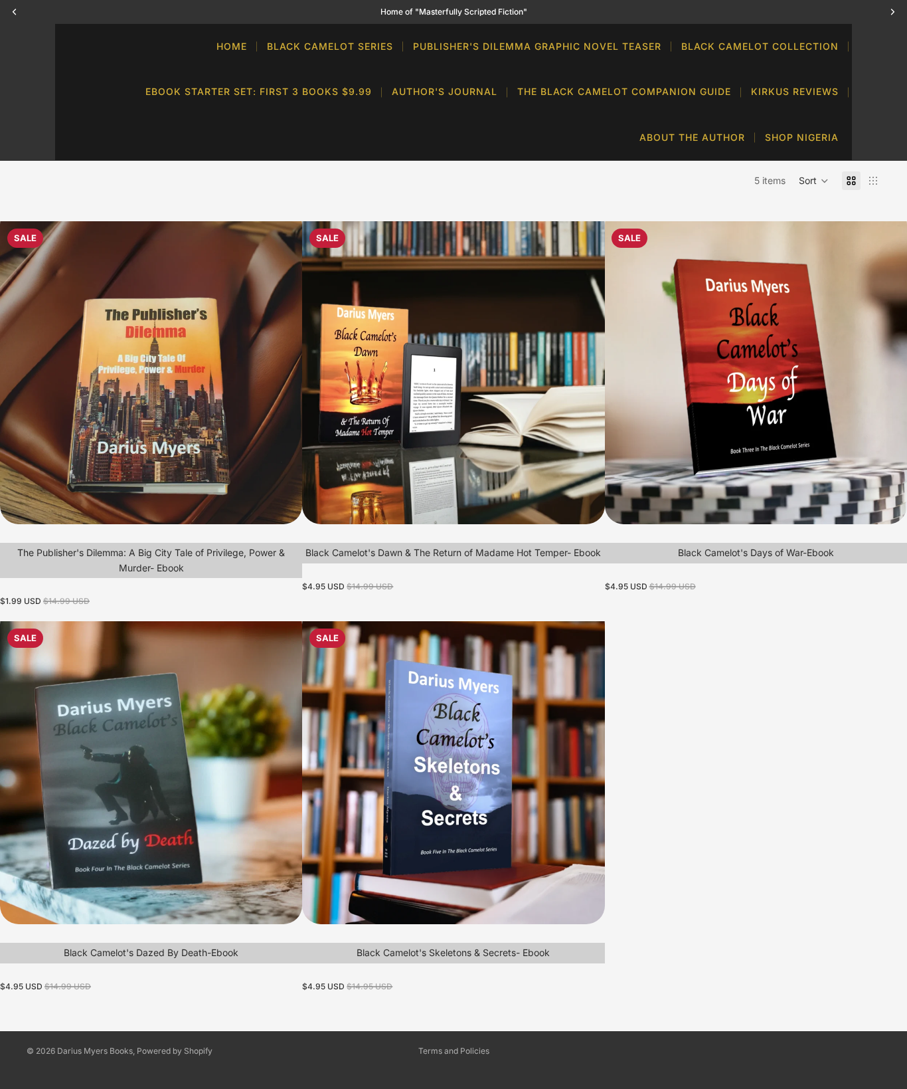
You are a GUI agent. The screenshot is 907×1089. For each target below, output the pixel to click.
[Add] (282, 504)
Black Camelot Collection (760, 46)
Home (231, 46)
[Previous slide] (20, 372)
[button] (814, 180)
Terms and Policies (453, 1051)
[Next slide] (282, 372)
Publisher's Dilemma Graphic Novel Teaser (537, 46)
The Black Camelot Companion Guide (624, 91)
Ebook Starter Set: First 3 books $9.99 (258, 91)
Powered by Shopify (174, 1051)
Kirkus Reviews (795, 91)
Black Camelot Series (330, 46)
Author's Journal (444, 91)
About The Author (692, 137)
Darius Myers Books (95, 1051)
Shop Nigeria (802, 137)
